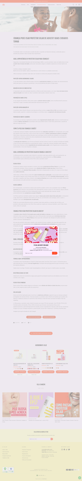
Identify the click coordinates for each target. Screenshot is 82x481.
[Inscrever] (54, 253)
